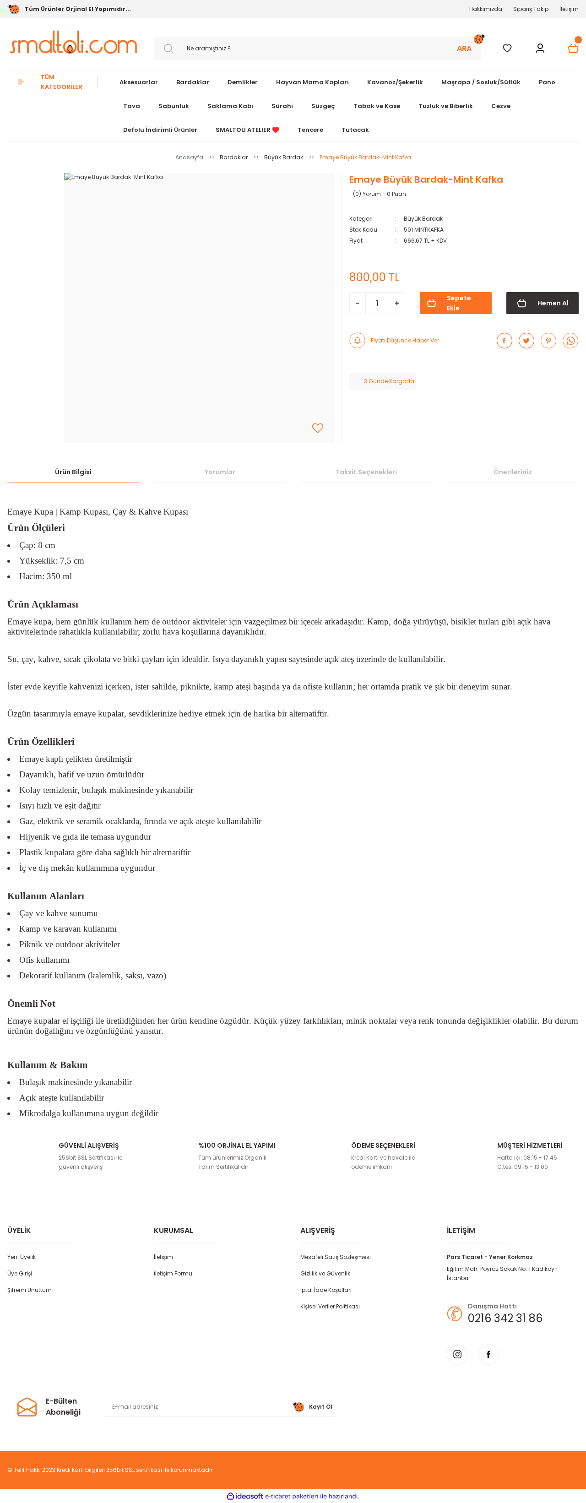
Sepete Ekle (459, 303)
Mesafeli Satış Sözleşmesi (335, 1257)
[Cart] (573, 48)
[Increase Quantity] (397, 303)
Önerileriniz (513, 472)
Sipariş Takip (530, 9)
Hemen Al (553, 303)
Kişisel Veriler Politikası (330, 1306)
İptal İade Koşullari (326, 1290)
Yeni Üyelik (21, 1257)
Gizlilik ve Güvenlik (325, 1273)
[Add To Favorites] (318, 428)
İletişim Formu (173, 1273)
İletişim (569, 9)
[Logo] (73, 42)
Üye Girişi (19, 1273)
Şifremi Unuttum (29, 1290)
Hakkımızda (485, 9)
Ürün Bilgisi (73, 472)
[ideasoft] (245, 1496)
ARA (464, 48)
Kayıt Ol (320, 1407)
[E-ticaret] (292, 1496)
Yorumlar (220, 472)
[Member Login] (540, 48)
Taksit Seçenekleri (366, 472)
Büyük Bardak (423, 218)
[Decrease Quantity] (357, 303)
